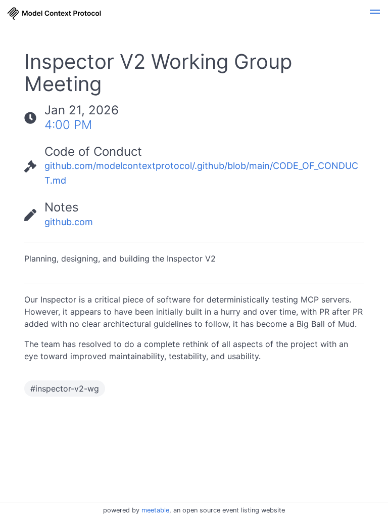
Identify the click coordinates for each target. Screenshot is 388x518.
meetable (155, 510)
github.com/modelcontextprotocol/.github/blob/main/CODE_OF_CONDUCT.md (201, 173)
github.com (68, 222)
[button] (375, 13)
